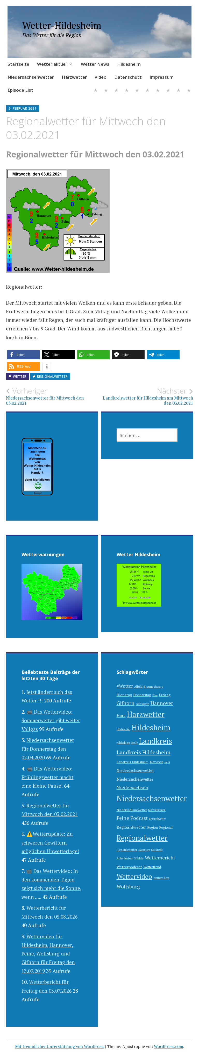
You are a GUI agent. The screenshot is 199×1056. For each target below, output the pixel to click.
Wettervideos (161, 878)
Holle (134, 743)
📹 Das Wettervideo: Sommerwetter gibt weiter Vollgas (51, 720)
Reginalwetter (157, 819)
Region (152, 827)
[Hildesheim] (126, 90)
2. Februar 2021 (23, 108)
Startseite (18, 64)
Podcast (139, 818)
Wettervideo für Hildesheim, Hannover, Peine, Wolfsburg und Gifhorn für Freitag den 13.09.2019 (48, 953)
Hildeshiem (123, 743)
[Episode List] (188, 90)
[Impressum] (178, 90)
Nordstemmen (157, 810)
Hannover (162, 703)
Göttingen (142, 704)
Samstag (144, 850)
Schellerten (125, 858)
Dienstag (124, 694)
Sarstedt (157, 850)
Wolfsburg (128, 886)
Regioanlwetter (131, 827)
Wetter (19, 376)
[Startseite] (95, 90)
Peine (123, 818)
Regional (166, 827)
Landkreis (155, 741)
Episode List (20, 90)
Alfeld (138, 686)
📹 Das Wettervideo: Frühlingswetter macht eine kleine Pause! (47, 777)
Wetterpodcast (129, 866)
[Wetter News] (116, 90)
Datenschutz (128, 77)
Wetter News (95, 64)
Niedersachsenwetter (31, 77)
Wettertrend (152, 867)
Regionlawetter (127, 850)
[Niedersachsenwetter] (137, 90)
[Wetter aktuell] (106, 90)
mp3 (167, 762)
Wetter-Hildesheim (61, 25)
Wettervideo (134, 876)
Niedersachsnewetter (132, 810)
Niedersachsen (132, 787)
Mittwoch (156, 762)
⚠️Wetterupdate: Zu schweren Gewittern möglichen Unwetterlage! (50, 842)
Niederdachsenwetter (135, 770)
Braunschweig (153, 686)
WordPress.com (168, 1046)
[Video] (157, 90)
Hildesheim (129, 64)
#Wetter (125, 686)
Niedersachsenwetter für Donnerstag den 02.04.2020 (48, 749)
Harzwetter (74, 77)
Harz (121, 715)
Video (100, 77)
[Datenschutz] (168, 90)
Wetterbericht (160, 857)
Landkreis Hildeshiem (132, 762)
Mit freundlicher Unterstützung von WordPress (59, 1046)
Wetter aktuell (52, 64)
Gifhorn (125, 703)
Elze (155, 695)
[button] (23, 354)
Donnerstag (142, 695)
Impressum (162, 77)
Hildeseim (123, 729)
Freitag (164, 695)
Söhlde (139, 858)
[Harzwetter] (147, 90)
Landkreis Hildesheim (143, 752)
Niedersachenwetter (135, 779)
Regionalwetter (52, 376)
